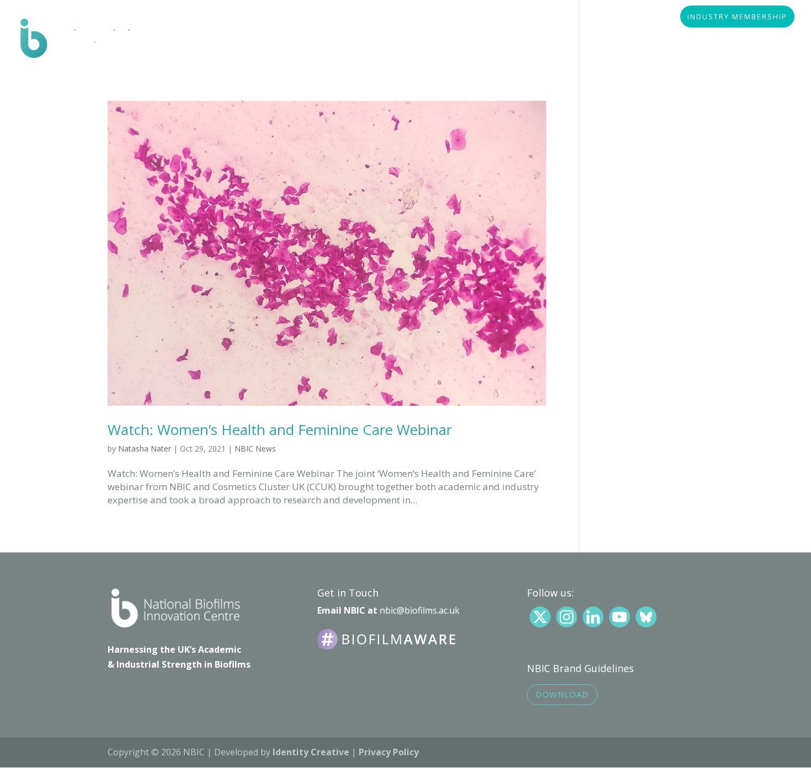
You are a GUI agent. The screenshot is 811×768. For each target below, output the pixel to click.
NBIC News (255, 448)
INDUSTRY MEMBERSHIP (737, 17)
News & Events (640, 40)
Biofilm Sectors (286, 40)
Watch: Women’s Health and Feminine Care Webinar (280, 429)
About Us (208, 40)
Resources (432, 40)
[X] (540, 616)
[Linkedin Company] (593, 616)
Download (562, 694)
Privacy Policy (389, 752)
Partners (364, 40)
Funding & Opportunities (532, 40)
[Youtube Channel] (619, 616)
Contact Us (767, 40)
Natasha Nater (144, 448)
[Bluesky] (646, 616)
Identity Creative (311, 752)
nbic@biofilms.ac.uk (420, 610)
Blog (706, 40)
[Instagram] (566, 616)
